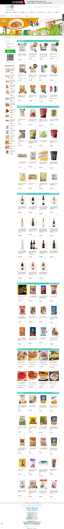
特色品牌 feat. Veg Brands (42, 12)
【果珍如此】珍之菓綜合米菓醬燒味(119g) (22, 473)
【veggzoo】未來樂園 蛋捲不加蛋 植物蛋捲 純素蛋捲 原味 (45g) (22, 388)
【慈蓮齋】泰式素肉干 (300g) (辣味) (33, 299)
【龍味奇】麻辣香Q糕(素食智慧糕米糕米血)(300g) (12, 133)
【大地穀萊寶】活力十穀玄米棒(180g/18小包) (22, 410)
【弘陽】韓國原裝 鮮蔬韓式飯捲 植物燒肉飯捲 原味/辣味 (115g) (54, 78)
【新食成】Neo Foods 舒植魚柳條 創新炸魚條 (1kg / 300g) (54, 36)
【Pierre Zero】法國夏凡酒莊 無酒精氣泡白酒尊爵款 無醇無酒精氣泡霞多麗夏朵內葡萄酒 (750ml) (54, 212)
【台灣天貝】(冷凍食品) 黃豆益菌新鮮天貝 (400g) (22, 166)
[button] (5, 18)
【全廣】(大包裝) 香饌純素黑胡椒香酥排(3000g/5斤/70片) (12, 68)
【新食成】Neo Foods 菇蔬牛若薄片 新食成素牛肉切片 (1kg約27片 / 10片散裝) (43, 36)
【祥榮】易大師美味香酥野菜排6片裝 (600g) (54, 102)
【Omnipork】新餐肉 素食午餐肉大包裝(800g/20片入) (12, 57)
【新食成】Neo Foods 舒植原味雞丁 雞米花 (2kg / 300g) (22, 58)
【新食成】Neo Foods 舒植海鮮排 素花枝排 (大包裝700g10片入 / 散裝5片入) (33, 58)
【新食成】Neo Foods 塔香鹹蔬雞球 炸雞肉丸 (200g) (22, 78)
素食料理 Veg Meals (16, 12)
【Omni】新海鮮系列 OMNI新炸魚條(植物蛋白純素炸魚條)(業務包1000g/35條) (12, 74)
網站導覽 (37, 485)
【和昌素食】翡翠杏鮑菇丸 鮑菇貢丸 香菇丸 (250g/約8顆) (33, 102)
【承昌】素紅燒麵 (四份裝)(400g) (22, 145)
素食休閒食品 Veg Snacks (24, 12)
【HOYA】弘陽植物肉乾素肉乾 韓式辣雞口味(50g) (43, 279)
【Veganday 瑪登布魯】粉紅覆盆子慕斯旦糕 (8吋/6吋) (22, 365)
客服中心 (34, 485)
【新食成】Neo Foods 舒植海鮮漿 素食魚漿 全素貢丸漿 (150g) (43, 58)
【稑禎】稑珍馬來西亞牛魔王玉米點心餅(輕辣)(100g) (22, 431)
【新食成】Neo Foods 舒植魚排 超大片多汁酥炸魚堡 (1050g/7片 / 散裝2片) (33, 36)
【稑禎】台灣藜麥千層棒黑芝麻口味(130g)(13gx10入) (54, 388)
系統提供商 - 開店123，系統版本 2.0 (32, 510)
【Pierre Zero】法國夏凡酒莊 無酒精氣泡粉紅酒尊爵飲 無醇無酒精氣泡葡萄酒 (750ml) (22, 212)
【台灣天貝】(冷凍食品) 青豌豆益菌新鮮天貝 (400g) (54, 166)
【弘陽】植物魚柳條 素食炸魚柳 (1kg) (54, 58)
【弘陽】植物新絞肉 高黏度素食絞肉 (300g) (32, 78)
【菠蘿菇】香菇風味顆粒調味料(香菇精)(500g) (12, 113)
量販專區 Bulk (57, 12)
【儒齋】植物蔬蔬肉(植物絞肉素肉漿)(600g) (43, 166)
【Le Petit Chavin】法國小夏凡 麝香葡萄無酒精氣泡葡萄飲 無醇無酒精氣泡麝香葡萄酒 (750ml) (43, 212)
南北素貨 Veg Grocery (33, 12)
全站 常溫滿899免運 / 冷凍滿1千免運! (10, 19)
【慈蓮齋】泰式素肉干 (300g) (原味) (43, 299)
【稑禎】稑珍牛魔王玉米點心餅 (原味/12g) (33, 410)
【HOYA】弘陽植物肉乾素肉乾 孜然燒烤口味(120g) (33, 321)
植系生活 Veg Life (50, 12)
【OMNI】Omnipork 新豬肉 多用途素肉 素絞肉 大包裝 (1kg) (12, 63)
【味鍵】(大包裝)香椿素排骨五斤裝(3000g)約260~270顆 (12, 92)
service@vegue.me (35, 499)
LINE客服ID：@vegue (28, 485)
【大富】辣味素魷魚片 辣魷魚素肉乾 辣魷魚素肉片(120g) (22, 299)
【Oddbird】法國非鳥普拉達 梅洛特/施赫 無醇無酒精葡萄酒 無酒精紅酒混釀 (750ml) (43, 190)
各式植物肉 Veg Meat (8, 12)
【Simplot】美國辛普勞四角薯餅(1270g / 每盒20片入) (12, 118)
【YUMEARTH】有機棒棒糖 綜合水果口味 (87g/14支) (33, 452)
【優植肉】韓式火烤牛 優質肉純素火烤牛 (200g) (54, 123)
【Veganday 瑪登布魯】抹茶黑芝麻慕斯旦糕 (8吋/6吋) (54, 345)
